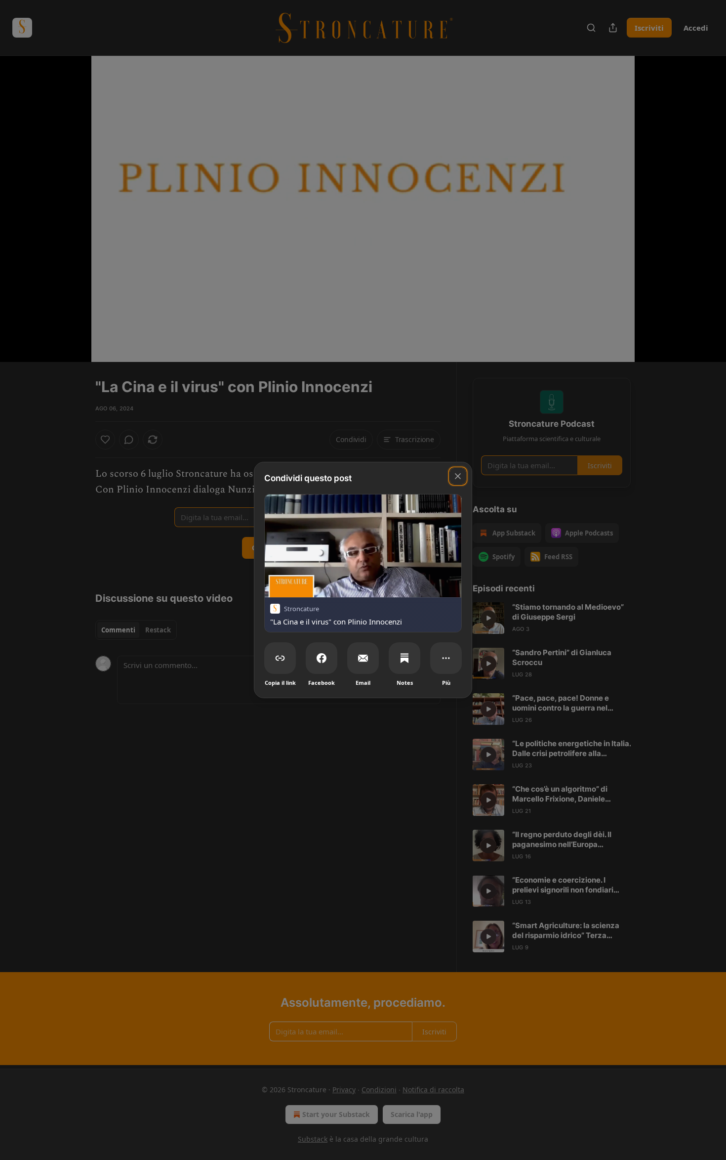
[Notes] (404, 658)
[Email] (363, 658)
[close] (458, 476)
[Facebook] (321, 658)
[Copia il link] (280, 658)
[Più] (446, 658)
